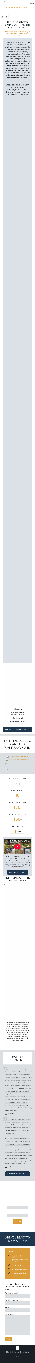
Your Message (9, 1314)
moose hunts (13, 33)
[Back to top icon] (17, 1348)
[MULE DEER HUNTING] (17, 760)
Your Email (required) (11, 1300)
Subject (7, 1307)
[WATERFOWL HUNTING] (17, 769)
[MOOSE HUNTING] (17, 757)
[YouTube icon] (18, 1357)
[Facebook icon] (16, 1357)
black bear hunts (9, 31)
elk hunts (20, 33)
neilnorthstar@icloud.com (17, 721)
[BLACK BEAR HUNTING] (17, 753)
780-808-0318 (17, 718)
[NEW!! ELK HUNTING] (17, 766)
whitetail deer (19, 31)
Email (17, 1212)
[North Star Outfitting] (17, 7)
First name (17, 1204)
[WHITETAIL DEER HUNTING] (17, 763)
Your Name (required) (11, 1293)
